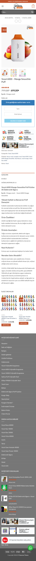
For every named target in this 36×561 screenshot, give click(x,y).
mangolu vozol (18, 156)
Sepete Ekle (6, 325)
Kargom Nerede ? (7, 403)
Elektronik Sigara (7, 455)
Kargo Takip (5, 395)
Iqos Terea (4, 545)
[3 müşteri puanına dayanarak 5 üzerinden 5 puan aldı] (18, 87)
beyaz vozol (10, 156)
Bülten (3, 388)
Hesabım (4, 343)
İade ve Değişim (6, 347)
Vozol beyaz (18, 158)
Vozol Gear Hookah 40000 (10, 447)
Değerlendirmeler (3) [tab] (8, 182)
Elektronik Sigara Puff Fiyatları (11, 392)
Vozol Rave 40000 (7, 425)
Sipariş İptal (5, 399)
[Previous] (4, 46)
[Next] (31, 46)
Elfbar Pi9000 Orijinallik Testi (11, 380)
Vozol (17, 18)
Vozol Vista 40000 (7, 436)
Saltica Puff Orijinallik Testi (10, 377)
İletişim (3, 351)
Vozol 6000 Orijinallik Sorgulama (12, 369)
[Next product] (16, 21)
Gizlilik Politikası (6, 358)
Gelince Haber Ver (18, 121)
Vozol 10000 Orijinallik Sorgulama (12, 373)
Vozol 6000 (26, 18)
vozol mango (25, 158)
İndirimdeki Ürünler (7, 406)
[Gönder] (32, 12)
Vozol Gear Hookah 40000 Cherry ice (24, 317)
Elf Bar (3, 458)
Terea (3, 443)
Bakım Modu (5, 410)
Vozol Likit (4, 466)
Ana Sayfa (9, 18)
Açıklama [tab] (4, 175)
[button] (2, 6)
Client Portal (5, 414)
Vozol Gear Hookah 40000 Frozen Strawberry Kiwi (9, 318)
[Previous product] (19, 21)
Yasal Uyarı (5, 384)
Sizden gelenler (6, 354)
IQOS (3, 440)
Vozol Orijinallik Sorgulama (10, 366)
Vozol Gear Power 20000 (9, 451)
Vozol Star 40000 (7, 429)
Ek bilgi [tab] (3, 179)
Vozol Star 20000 (7, 432)
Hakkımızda (5, 362)
